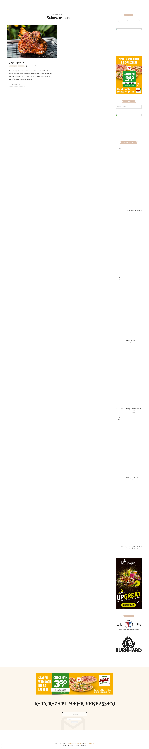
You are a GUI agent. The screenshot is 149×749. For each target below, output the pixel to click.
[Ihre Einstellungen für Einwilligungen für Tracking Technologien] (3, 746)
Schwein (21, 66)
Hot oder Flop (78, 3)
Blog (55, 3)
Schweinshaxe (16, 62)
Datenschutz (89, 743)
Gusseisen (13, 66)
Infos (93, 3)
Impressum (79, 743)
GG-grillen (69, 743)
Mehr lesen (16, 84)
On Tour (87, 3)
